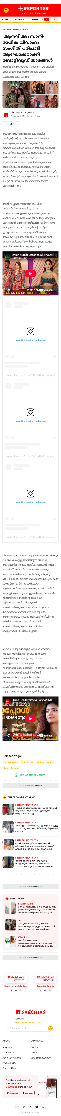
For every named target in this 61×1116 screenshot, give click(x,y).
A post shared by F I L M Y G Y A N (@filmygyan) (30, 375)
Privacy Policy (9, 1062)
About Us (7, 1047)
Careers (34, 1052)
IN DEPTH (33, 19)
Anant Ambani (11, 768)
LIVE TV (34, 1047)
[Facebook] (8, 990)
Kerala (21, 920)
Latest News (10, 762)
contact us (37, 786)
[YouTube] (12, 990)
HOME (5, 19)
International (25, 903)
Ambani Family (45, 762)
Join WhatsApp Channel (32, 774)
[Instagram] (17, 990)
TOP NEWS (18, 19)
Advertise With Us (12, 1057)
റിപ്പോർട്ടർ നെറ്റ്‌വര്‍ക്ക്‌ (23, 112)
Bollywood (27, 762)
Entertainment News (15, 29)
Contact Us (8, 1052)
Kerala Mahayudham (40, 1057)
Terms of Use (10, 1068)
